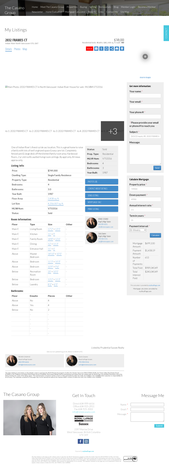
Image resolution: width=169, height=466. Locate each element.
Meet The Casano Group (52, 7)
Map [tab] (25, 49)
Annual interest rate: (140, 205)
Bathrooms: (17, 291)
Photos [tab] (17, 49)
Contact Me (112, 11)
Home (35, 7)
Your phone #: (136, 112)
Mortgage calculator (103, 202)
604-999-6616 (102, 224)
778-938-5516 (102, 239)
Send (157, 168)
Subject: (133, 131)
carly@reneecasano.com (105, 241)
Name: (123, 404)
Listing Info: (17, 165)
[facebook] (81, 441)
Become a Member (147, 7)
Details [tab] (8, 49)
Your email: (135, 101)
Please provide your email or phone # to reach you (144, 124)
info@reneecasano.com (105, 227)
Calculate (155, 235)
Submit (159, 426)
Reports (92, 11)
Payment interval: (138, 226)
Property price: (137, 184)
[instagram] (87, 441)
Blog (116, 7)
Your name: (135, 91)
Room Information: (21, 219)
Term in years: (136, 215)
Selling (92, 7)
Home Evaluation (54, 11)
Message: (134, 142)
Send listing (93, 195)
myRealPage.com (154, 285)
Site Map (124, 11)
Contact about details (97, 188)
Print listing (93, 209)
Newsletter (37, 11)
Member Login (128, 7)
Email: (124, 409)
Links (101, 11)
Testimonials (105, 7)
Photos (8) (92, 181)
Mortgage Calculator (75, 11)
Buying (83, 7)
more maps (145, 77)
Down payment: (137, 194)
